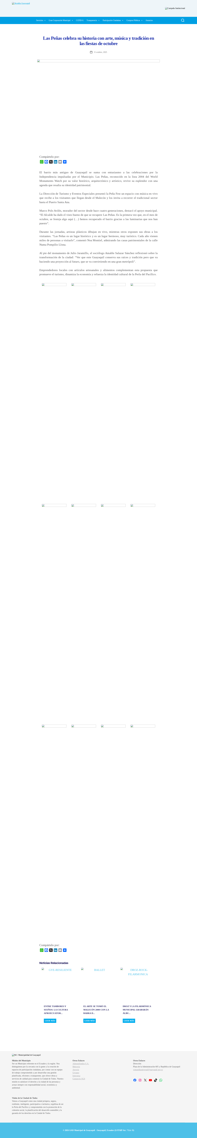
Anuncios (149, 20)
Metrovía (76, 1067)
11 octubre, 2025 (100, 52)
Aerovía (76, 1070)
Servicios (39, 20)
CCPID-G (80, 20)
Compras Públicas (133, 20)
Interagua (76, 1076)
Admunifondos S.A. (81, 1064)
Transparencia (92, 20)
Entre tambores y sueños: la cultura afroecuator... (56, 1009)
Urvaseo (76, 1073)
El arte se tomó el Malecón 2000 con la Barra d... (96, 1009)
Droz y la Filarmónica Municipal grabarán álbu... (137, 1009)
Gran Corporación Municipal (59, 20)
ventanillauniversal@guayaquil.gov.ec (148, 1070)
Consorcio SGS (79, 1079)
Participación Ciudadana (112, 20)
